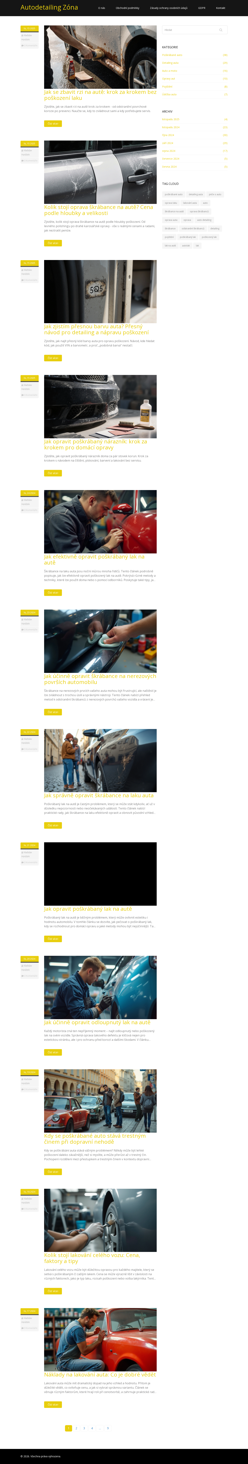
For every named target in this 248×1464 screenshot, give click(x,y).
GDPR (201, 8)
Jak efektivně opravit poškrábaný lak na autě (94, 559)
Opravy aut (168, 78)
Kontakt (220, 8)
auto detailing (204, 220)
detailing (214, 228)
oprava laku (171, 202)
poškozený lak (209, 237)
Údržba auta (169, 94)
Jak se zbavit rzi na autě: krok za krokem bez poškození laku (100, 94)
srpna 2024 (168, 151)
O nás (101, 8)
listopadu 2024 (170, 127)
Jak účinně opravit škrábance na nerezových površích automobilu (100, 679)
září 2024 (167, 143)
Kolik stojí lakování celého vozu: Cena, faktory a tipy (92, 1258)
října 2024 (168, 135)
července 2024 (170, 158)
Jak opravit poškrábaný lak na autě (88, 908)
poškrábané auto (174, 194)
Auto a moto (169, 70)
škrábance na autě (174, 211)
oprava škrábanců (199, 211)
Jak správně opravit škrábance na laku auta (99, 795)
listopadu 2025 (170, 119)
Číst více (52, 123)
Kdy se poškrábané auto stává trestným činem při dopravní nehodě (95, 1138)
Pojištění (167, 86)
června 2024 (169, 166)
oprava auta (171, 220)
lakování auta (190, 202)
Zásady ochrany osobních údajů (169, 8)
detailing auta (196, 194)
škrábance (170, 228)
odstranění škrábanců (193, 228)
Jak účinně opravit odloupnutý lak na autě (97, 1022)
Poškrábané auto (172, 55)
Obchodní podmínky (127, 8)
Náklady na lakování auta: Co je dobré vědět (100, 1374)
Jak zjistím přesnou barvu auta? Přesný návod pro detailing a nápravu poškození (96, 329)
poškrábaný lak (188, 237)
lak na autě (170, 245)
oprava (187, 220)
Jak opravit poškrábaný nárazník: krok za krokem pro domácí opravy (95, 444)
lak (197, 245)
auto (205, 202)
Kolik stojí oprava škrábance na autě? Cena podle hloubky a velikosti (98, 210)
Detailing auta (170, 62)
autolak (186, 245)
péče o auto (215, 194)
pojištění (169, 237)
